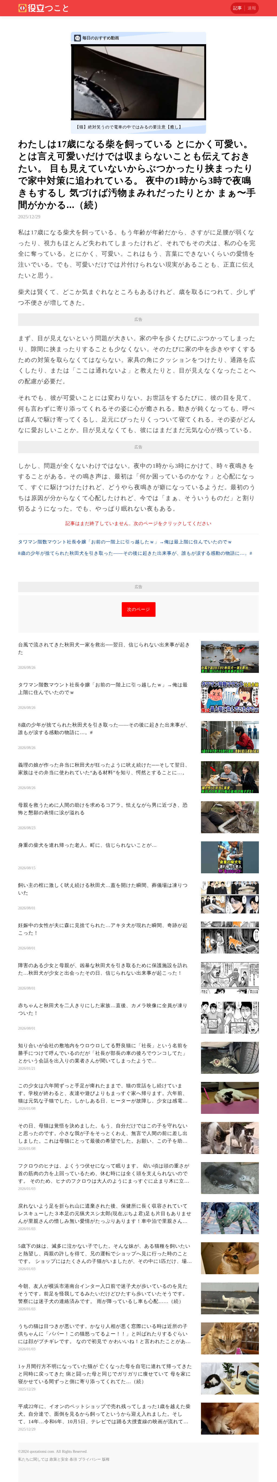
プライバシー (89, 1459)
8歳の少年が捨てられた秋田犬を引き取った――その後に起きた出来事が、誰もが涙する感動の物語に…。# (135, 553)
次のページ (138, 609)
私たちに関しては (33, 1459)
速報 (252, 8)
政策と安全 (59, 1459)
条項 (73, 1459)
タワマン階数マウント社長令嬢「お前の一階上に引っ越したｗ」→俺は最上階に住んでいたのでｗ (125, 541)
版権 (106, 1459)
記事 (237, 8)
